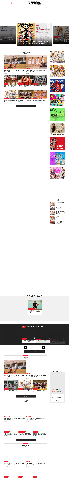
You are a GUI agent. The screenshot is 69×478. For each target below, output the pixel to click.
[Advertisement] (58, 188)
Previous (6, 35)
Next (63, 35)
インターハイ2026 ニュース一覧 (38, 326)
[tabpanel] (34, 34)
